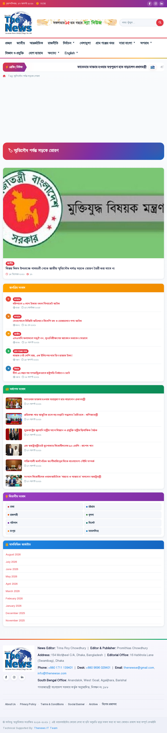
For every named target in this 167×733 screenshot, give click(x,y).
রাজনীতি (53, 43)
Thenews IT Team (45, 728)
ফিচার (16, 368)
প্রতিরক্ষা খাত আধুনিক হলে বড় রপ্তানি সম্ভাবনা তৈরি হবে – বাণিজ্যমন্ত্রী (61, 415)
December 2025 (15, 613)
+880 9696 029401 (98, 667)
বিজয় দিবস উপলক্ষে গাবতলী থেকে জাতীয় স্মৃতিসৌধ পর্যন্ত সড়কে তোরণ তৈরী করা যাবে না (60, 268)
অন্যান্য (54, 53)
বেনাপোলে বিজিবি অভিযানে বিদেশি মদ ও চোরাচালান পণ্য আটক (47, 321)
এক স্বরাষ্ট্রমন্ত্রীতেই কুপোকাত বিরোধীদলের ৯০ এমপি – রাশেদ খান (58, 446)
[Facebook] (149, 3)
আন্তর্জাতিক (36, 43)
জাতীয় (21, 43)
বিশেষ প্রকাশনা (109, 704)
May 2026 (11, 576)
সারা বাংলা (127, 43)
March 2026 (13, 591)
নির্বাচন (69, 43)
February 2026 (14, 598)
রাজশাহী (14, 515)
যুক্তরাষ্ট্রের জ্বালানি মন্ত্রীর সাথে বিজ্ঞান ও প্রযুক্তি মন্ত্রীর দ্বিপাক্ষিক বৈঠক (60, 430)
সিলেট (92, 522)
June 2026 (12, 569)
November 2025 (15, 620)
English (71, 53)
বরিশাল (13, 522)
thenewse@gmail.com (139, 667)
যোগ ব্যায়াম (36, 53)
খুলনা (91, 515)
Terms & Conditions (52, 704)
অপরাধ (146, 43)
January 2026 (13, 606)
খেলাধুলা (85, 43)
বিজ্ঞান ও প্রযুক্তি (14, 53)
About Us (10, 704)
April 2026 (12, 584)
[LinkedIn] (161, 3)
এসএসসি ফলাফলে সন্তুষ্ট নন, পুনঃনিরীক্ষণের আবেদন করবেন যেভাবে (50, 338)
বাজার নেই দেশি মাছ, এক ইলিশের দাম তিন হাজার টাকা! (43, 355)
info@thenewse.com (52, 673)
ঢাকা (12, 506)
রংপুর (12, 531)
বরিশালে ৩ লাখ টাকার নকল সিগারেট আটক (36, 303)
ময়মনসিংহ (94, 531)
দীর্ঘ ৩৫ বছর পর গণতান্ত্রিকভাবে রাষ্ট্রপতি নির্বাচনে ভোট (41, 373)
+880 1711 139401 (60, 667)
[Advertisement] (83, 108)
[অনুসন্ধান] (160, 22)
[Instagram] (155, 3)
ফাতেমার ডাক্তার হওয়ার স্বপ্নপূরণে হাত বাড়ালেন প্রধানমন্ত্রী (95, 67)
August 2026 (13, 554)
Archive (93, 704)
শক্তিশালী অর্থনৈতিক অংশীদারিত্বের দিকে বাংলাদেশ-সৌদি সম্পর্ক (59, 461)
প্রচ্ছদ (8, 43)
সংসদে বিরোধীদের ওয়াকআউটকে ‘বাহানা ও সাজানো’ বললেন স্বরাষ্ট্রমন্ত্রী (62, 477)
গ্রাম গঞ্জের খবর (105, 43)
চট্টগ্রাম (92, 506)
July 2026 (11, 562)
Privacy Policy (28, 704)
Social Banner (76, 704)
